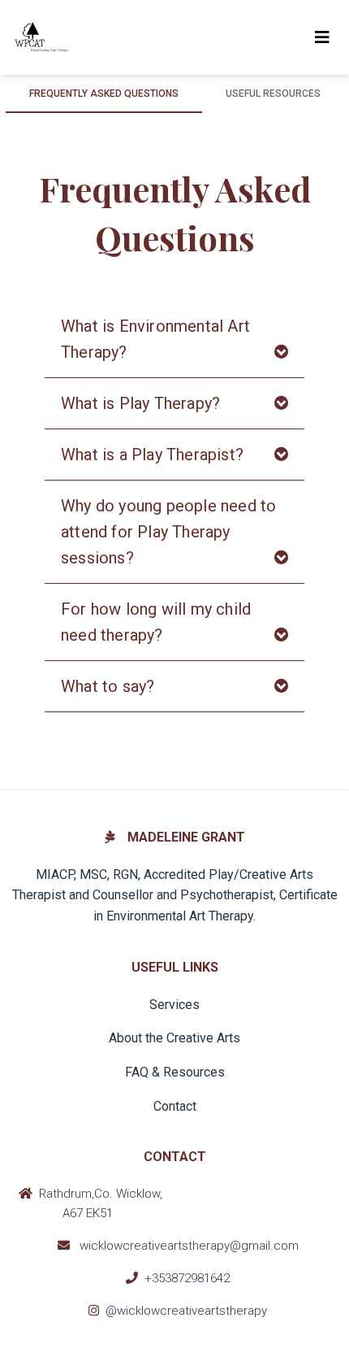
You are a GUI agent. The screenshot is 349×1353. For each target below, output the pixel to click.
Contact (174, 1106)
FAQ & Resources (175, 1072)
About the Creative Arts (174, 1038)
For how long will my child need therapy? (156, 622)
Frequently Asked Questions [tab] (104, 93)
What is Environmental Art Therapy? (155, 339)
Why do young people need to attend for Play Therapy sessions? (168, 532)
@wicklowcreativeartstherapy (186, 1310)
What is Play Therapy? (140, 403)
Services (174, 1004)
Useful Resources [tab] (273, 93)
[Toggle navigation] (322, 37)
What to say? (107, 686)
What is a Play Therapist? (152, 454)
